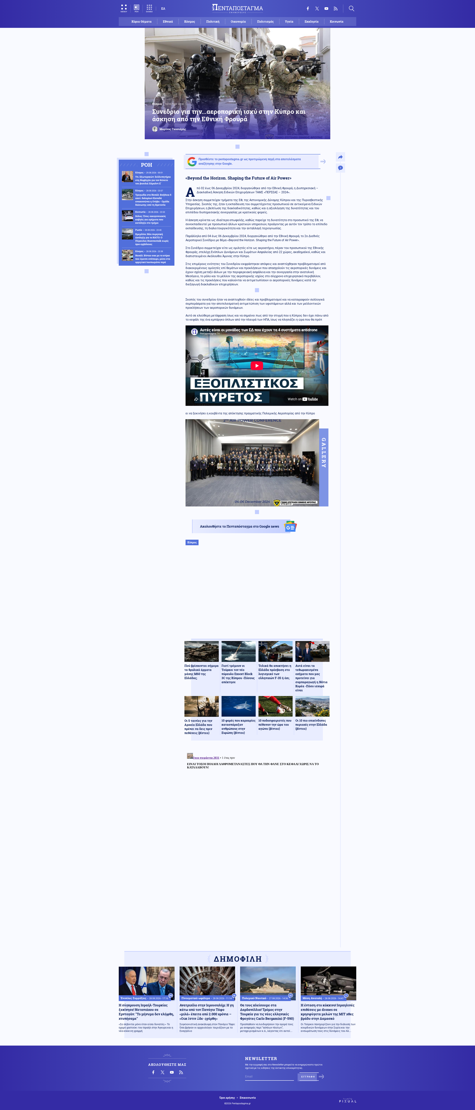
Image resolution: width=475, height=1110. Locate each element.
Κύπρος (157, 104)
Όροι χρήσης (227, 1097)
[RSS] (336, 8)
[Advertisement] (257, 596)
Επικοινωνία (248, 1097)
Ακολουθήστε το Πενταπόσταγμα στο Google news (239, 526)
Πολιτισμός (265, 21)
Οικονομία (238, 21)
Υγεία (289, 21)
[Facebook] (308, 8)
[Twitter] (317, 8)
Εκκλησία (312, 21)
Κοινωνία (336, 21)
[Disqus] (257, 797)
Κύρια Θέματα (142, 21)
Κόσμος (189, 21)
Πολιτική (213, 21)
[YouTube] (326, 8)
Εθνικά (168, 21)
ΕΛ (163, 8)
